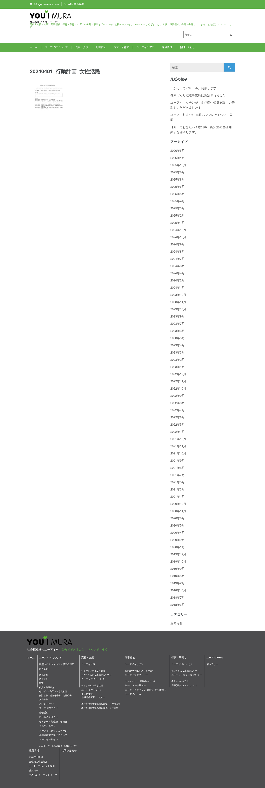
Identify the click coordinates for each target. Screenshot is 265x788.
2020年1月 (177, 547)
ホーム (33, 47)
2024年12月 (178, 229)
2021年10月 (178, 453)
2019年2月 (177, 583)
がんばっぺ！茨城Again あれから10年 (58, 745)
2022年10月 (178, 388)
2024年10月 (178, 237)
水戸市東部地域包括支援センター (93, 695)
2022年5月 (177, 424)
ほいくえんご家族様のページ (185, 670)
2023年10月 (178, 309)
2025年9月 (177, 172)
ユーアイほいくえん (182, 664)
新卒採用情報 (36, 757)
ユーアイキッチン (134, 664)
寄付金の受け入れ (48, 717)
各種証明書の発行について (53, 735)
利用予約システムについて (184, 685)
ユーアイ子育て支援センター (186, 674)
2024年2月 (177, 280)
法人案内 (43, 668)
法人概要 (43, 675)
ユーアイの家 (88, 664)
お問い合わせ (187, 47)
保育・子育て (121, 47)
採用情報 (167, 47)
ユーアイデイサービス (93, 679)
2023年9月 (177, 316)
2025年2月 (177, 215)
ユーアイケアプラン (91, 689)
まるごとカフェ (47, 726)
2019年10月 (178, 561)
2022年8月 (177, 402)
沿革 (41, 683)
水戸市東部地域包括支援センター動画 (99, 707)
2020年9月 (177, 518)
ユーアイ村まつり (48, 708)
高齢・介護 (82, 47)
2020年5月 (177, 525)
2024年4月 (177, 273)
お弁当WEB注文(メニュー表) (139, 670)
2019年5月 (177, 575)
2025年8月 (177, 179)
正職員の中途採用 (38, 761)
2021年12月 (178, 438)
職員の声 (33, 770)
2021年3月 (177, 489)
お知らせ (176, 623)
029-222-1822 (76, 4)
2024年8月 (177, 251)
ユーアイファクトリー (136, 674)
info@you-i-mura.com (46, 4)
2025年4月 (177, 201)
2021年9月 (177, 460)
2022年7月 (177, 410)
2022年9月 (177, 395)
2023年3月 (177, 352)
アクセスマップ (46, 703)
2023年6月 (177, 330)
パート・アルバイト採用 (42, 766)
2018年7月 (177, 597)
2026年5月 (177, 150)
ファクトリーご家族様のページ (140, 681)
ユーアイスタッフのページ (53, 730)
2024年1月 (177, 287)
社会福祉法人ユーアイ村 (44, 22)
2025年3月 (177, 208)
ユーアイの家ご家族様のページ (96, 674)
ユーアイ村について (56, 47)
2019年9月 (177, 568)
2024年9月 (177, 244)
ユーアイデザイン (48, 739)
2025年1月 (177, 222)
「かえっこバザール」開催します (193, 88)
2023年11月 (178, 301)
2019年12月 (178, 554)
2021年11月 (178, 446)
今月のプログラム (180, 681)
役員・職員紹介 (46, 687)
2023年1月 (177, 366)
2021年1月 (177, 496)
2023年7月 (177, 323)
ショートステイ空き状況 (93, 670)
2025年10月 (178, 165)
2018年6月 (177, 604)
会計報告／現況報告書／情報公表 (55, 695)
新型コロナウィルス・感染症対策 (56, 664)
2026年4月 (177, 157)
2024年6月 (177, 265)
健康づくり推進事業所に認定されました (198, 95)
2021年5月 (177, 482)
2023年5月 (177, 338)
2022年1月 (177, 431)
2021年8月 (177, 467)
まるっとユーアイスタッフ (43, 775)
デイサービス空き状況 (92, 685)
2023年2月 (177, 359)
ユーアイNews (145, 47)
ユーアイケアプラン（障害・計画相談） (146, 689)
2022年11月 (178, 381)
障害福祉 (101, 47)
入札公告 (43, 699)
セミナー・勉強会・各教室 (53, 721)
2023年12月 (178, 294)
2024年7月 (177, 258)
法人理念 (43, 679)
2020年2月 (177, 539)
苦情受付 (43, 712)
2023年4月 (177, 345)
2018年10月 (178, 590)
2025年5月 (177, 193)
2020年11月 (178, 511)
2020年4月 (177, 532)
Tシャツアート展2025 (135, 685)
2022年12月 (178, 374)
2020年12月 (178, 503)
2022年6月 (177, 417)
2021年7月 (177, 474)
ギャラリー (212, 664)
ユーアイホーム (133, 694)
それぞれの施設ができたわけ (53, 691)
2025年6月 (177, 186)
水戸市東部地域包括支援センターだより (100, 703)
